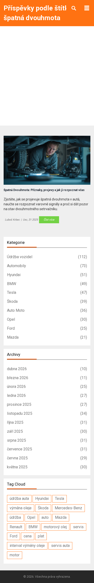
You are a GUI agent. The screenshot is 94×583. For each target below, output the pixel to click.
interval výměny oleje (27, 545)
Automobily (47, 266)
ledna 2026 (47, 395)
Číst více (49, 219)
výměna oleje (21, 508)
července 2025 (47, 449)
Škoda (47, 301)
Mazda (47, 337)
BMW (47, 283)
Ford (47, 328)
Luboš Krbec (12, 219)
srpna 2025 (47, 440)
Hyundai (47, 274)
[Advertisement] (47, 76)
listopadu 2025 (47, 413)
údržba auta (19, 498)
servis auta (60, 545)
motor (15, 555)
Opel (47, 319)
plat (41, 536)
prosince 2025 (47, 404)
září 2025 (47, 431)
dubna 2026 (47, 369)
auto (45, 517)
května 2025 (47, 467)
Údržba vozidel (47, 257)
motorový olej (55, 527)
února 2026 (47, 386)
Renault (16, 527)
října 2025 (47, 422)
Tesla (47, 292)
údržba (15, 517)
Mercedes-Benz (68, 508)
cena (28, 536)
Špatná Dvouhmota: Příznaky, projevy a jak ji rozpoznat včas (44, 190)
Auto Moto (47, 310)
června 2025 (47, 458)
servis (78, 527)
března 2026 (47, 377)
